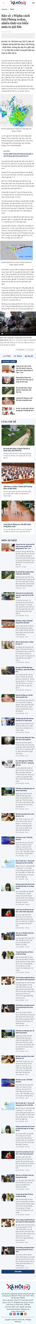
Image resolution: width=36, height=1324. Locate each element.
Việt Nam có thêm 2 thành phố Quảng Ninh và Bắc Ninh (17, 487)
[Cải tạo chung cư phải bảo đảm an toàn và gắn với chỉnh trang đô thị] (8, 981)
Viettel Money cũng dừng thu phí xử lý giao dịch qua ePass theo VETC (25, 1007)
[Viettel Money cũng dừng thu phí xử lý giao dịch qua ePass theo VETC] (8, 1008)
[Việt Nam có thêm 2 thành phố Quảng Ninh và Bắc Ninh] (18, 473)
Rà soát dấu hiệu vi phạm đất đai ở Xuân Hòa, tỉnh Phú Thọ (16, 450)
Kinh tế (26, 615)
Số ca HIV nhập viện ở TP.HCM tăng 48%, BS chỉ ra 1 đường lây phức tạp (25, 763)
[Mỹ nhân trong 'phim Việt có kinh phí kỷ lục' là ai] (8, 817)
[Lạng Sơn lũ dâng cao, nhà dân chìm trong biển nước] (18, 511)
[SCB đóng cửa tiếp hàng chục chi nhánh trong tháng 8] (8, 791)
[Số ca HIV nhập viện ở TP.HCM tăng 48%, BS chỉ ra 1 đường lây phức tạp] (8, 764)
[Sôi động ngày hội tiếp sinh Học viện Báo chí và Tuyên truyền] (8, 722)
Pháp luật (27, 662)
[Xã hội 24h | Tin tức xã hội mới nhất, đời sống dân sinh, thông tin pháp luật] (18, 3)
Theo (25, 349)
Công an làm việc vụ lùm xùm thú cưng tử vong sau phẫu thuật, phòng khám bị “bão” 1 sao (25, 546)
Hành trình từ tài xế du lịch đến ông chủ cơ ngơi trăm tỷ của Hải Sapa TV (25, 595)
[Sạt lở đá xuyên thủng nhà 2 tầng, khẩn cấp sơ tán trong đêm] (8, 741)
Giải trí (26, 832)
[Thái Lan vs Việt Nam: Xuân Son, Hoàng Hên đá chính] (8, 936)
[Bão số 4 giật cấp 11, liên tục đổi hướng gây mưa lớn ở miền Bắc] (8, 864)
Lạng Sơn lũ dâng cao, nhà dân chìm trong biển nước (17, 525)
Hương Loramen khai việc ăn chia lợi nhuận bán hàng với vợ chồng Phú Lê (25, 886)
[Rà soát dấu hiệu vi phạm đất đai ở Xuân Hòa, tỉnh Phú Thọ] (18, 435)
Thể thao (27, 928)
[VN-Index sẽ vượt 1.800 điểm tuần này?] (8, 840)
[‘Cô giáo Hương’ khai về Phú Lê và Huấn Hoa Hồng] (8, 955)
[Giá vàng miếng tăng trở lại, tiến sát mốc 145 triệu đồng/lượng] (8, 1276)
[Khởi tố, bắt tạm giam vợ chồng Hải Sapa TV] (8, 645)
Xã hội (24, 588)
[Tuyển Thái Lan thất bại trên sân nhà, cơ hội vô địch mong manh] (8, 913)
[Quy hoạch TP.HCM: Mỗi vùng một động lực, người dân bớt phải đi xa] (8, 671)
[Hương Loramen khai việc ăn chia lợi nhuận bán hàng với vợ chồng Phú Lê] (8, 887)
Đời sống (24, 566)
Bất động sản (28, 690)
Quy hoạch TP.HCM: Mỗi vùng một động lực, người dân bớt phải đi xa (25, 669)
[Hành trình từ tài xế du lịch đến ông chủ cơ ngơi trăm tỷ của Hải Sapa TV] (8, 596)
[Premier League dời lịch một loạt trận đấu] (8, 1299)
